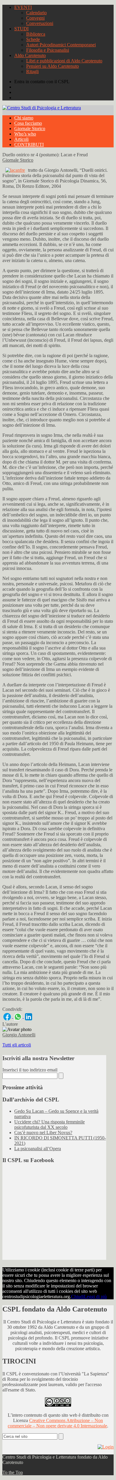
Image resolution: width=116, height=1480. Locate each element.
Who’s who (25, 133)
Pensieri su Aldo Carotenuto (52, 66)
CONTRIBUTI (29, 144)
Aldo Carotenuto (30, 55)
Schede (33, 39)
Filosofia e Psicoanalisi (47, 50)
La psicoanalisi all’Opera (37, 1148)
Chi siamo (23, 117)
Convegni (35, 18)
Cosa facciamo (28, 123)
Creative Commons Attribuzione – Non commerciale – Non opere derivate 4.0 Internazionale (57, 1423)
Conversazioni (39, 23)
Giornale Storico (29, 128)
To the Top (12, 1472)
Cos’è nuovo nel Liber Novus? (43, 1132)
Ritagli (32, 71)
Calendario (36, 12)
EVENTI (23, 7)
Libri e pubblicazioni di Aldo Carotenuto (64, 60)
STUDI (21, 28)
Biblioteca (35, 34)
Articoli (21, 139)
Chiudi (77, 1296)
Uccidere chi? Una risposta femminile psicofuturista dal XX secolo (49, 1124)
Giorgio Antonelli (18, 1034)
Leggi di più (95, 1296)
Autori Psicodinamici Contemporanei (61, 44)
